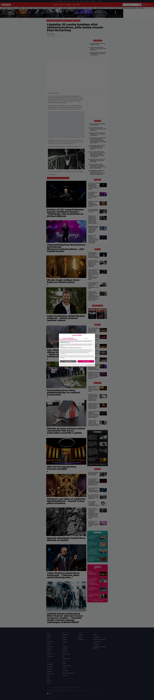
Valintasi (86, 338)
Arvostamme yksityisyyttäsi (68, 338)
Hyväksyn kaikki (86, 361)
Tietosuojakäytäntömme (89, 364)
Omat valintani (68, 361)
